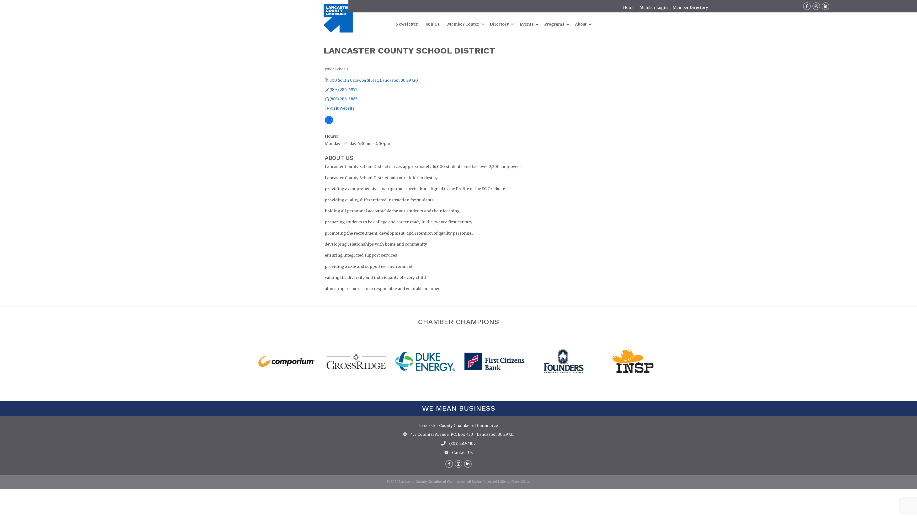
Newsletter (406, 24)
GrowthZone (521, 482)
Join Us (432, 24)
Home (628, 7)
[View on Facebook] (329, 122)
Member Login (654, 7)
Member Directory (690, 7)
